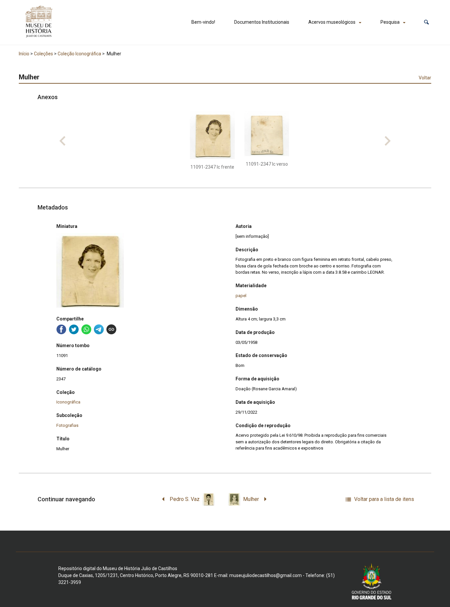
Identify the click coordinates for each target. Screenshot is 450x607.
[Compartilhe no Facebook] (61, 329)
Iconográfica (68, 402)
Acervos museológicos (331, 22)
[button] (426, 22)
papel (241, 295)
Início (24, 53)
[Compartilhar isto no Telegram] (99, 329)
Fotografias (67, 425)
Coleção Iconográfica (79, 53)
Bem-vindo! (203, 22)
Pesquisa (390, 22)
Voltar (425, 77)
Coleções (43, 53)
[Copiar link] (111, 329)
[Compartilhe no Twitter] (74, 329)
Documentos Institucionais (261, 22)
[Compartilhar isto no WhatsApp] (86, 329)
